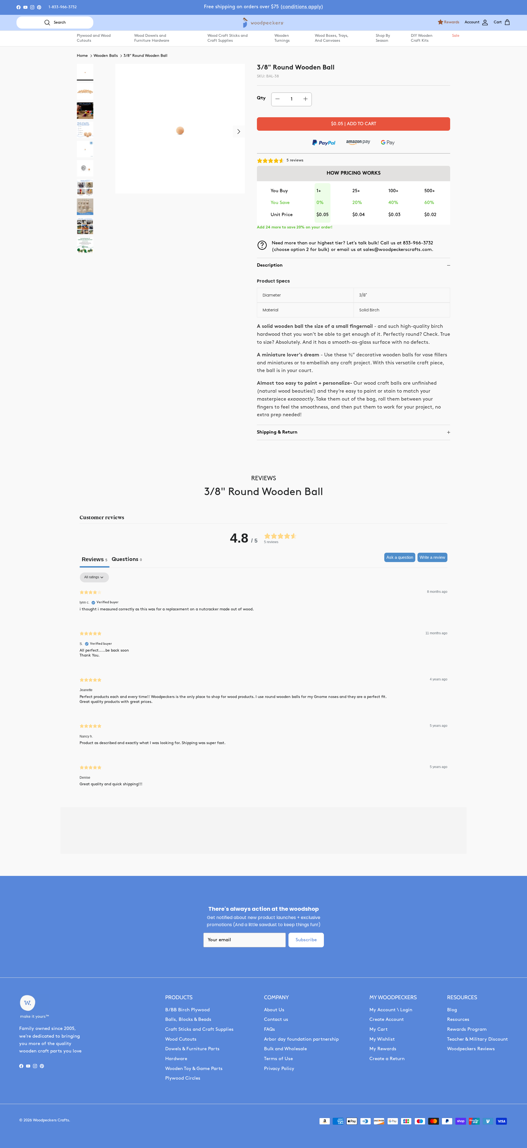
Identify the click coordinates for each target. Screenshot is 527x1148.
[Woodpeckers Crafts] (263, 23)
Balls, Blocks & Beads (188, 1019)
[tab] (127, 560)
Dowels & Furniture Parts (192, 1049)
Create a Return (387, 1059)
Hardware (176, 1059)
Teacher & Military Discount (477, 1039)
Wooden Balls (106, 56)
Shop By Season (383, 38)
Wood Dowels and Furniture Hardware (151, 38)
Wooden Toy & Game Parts (194, 1068)
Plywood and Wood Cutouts (94, 38)
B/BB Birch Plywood (187, 1010)
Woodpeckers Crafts (51, 1120)
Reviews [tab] (94, 559)
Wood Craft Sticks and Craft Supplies (228, 38)
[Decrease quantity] (277, 99)
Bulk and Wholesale (285, 1049)
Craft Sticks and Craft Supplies (199, 1029)
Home (82, 56)
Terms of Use (278, 1059)
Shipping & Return (277, 432)
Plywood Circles (182, 1078)
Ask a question (399, 557)
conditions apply (301, 7)
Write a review (432, 557)
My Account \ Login (390, 1010)
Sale (455, 36)
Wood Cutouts (181, 1039)
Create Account (386, 1019)
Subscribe (306, 940)
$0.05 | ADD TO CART (353, 124)
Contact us (276, 1019)
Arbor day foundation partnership (301, 1039)
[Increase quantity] (305, 99)
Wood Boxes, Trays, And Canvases (331, 38)
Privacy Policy (279, 1068)
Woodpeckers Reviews (471, 1049)
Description (270, 265)
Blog (452, 1010)
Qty (261, 98)
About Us (274, 1010)
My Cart (378, 1029)
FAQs (269, 1029)
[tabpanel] (263, 684)
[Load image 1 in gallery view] (180, 129)
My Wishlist (382, 1039)
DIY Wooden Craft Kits (422, 38)
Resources (458, 1019)
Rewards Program (467, 1029)
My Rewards (382, 1049)
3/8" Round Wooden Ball (145, 56)
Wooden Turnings (282, 38)
